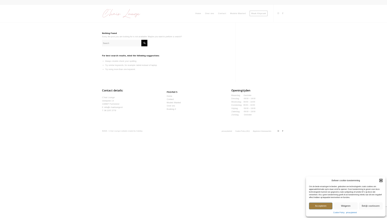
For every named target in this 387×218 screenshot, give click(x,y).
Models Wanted (174, 102)
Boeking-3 (171, 109)
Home (169, 96)
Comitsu (139, 131)
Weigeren (345, 206)
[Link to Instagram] (278, 13)
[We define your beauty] (121, 13)
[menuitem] (198, 13)
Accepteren (320, 206)
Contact (170, 99)
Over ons (171, 106)
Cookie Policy (339, 212)
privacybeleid (351, 212)
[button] (380, 180)
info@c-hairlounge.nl (113, 107)
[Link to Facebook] (282, 13)
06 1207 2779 (110, 110)
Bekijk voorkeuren (371, 206)
